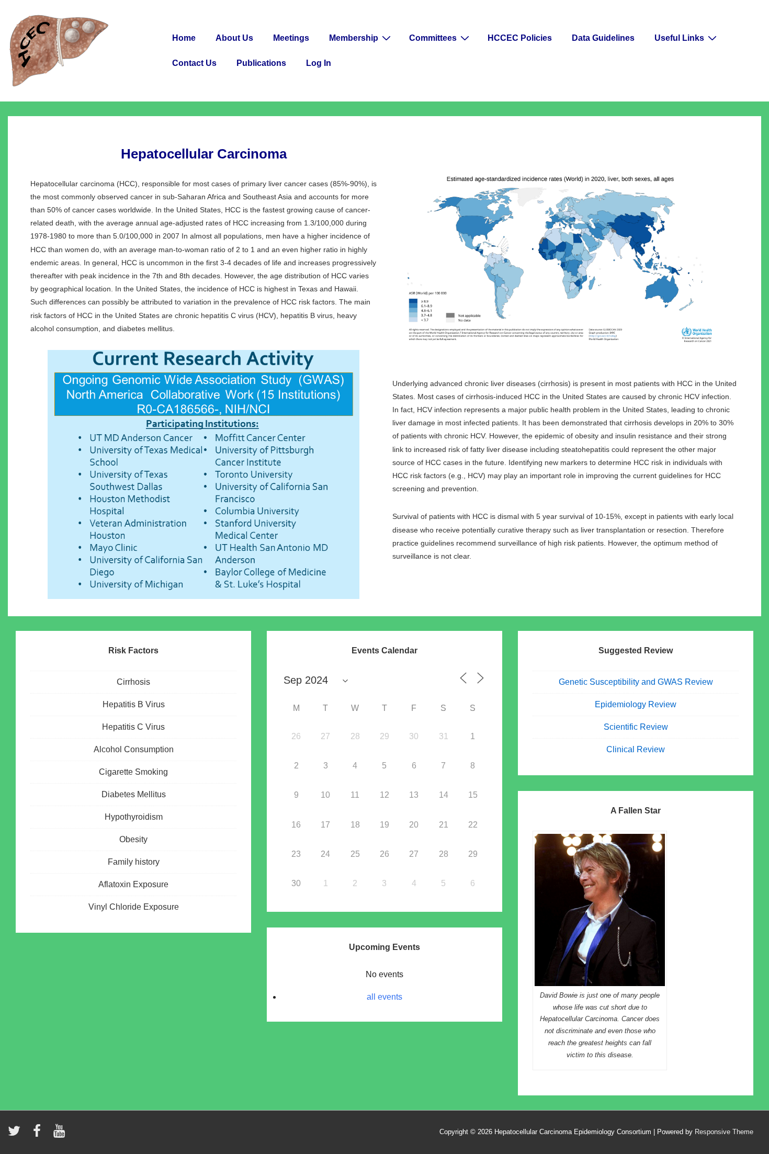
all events (384, 996)
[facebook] (39, 1134)
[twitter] (16, 1134)
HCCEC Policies (520, 37)
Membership (353, 37)
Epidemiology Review (635, 704)
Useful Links (679, 37)
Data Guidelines (603, 37)
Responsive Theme (724, 1132)
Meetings (291, 37)
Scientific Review (636, 726)
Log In (318, 63)
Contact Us (194, 63)
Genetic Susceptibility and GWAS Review (636, 681)
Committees (433, 37)
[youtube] (60, 1134)
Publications (261, 63)
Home (184, 37)
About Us (234, 37)
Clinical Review (635, 749)
